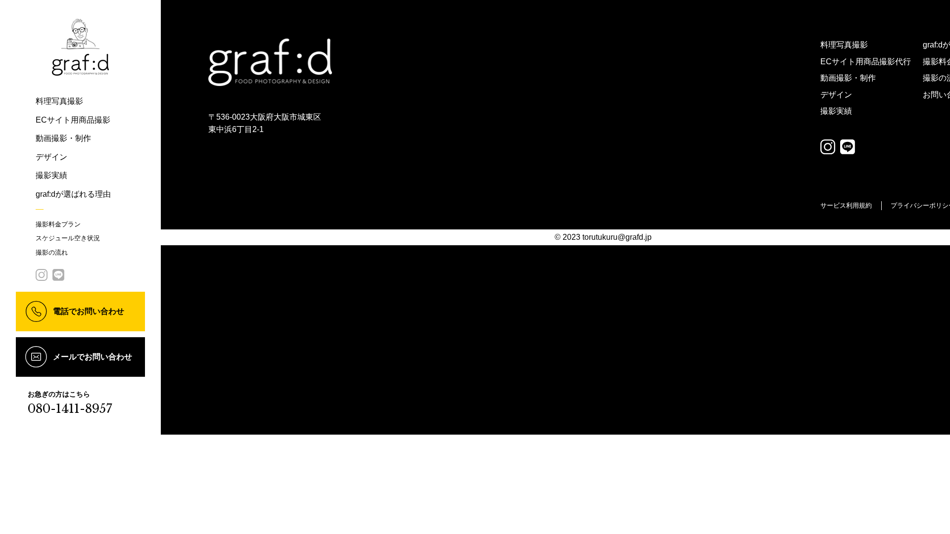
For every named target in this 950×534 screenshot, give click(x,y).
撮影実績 (51, 175)
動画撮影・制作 (63, 138)
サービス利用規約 (846, 205)
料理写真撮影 (59, 101)
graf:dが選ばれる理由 (73, 194)
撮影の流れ (52, 252)
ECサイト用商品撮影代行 (865, 61)
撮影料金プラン (58, 224)
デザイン (51, 157)
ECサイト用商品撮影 (73, 120)
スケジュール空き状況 (68, 238)
